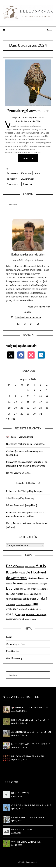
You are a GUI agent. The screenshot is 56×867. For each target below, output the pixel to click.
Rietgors (27, 594)
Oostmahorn (13, 184)
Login (9, 636)
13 (15, 401)
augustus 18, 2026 (19, 723)
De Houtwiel (36, 572)
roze (20, 599)
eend (36, 578)
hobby (24, 584)
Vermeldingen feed (15, 644)
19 (9, 407)
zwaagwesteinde (14, 618)
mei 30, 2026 (16, 796)
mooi (45, 588)
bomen (28, 566)
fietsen (42, 578)
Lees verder (28, 158)
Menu (50, 29)
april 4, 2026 (16, 820)
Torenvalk (27, 184)
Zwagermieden (29, 619)
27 (15, 413)
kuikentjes (42, 584)
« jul (8, 418)
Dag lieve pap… (37, 491)
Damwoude (20, 573)
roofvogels (12, 598)
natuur (10, 593)
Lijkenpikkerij (30, 505)
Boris (40, 565)
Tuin (34, 604)
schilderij (41, 598)
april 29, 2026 (17, 808)
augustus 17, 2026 (19, 735)
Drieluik (30, 578)
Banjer (11, 566)
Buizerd (11, 572)
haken (17, 583)
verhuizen (12, 609)
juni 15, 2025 (16, 845)
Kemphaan (26, 173)
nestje (19, 593)
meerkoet (32, 588)
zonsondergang (36, 614)
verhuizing (24, 609)
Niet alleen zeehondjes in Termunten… (25, 443)
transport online (23, 604)
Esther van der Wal (30, 121)
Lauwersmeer (27, 178)
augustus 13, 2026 (19, 759)
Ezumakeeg (12, 173)
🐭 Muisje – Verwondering (19, 436)
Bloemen (20, 566)
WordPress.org (14, 658)
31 (40, 413)
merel (40, 589)
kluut (37, 173)
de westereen (16, 578)
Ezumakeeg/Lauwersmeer (28, 111)
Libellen (18, 588)
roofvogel (36, 594)
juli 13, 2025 (16, 833)
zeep (18, 614)
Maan (24, 589)
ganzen (9, 584)
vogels (11, 614)
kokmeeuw (12, 178)
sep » (14, 418)
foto (47, 578)
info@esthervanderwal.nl (28, 317)
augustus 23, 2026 (19, 711)
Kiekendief (33, 583)
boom (33, 566)
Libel (9, 588)
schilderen (29, 598)
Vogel (38, 609)
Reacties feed (13, 651)
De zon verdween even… (18, 472)
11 (46, 395)
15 (28, 401)
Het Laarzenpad (23, 829)
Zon (23, 614)
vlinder (33, 609)
